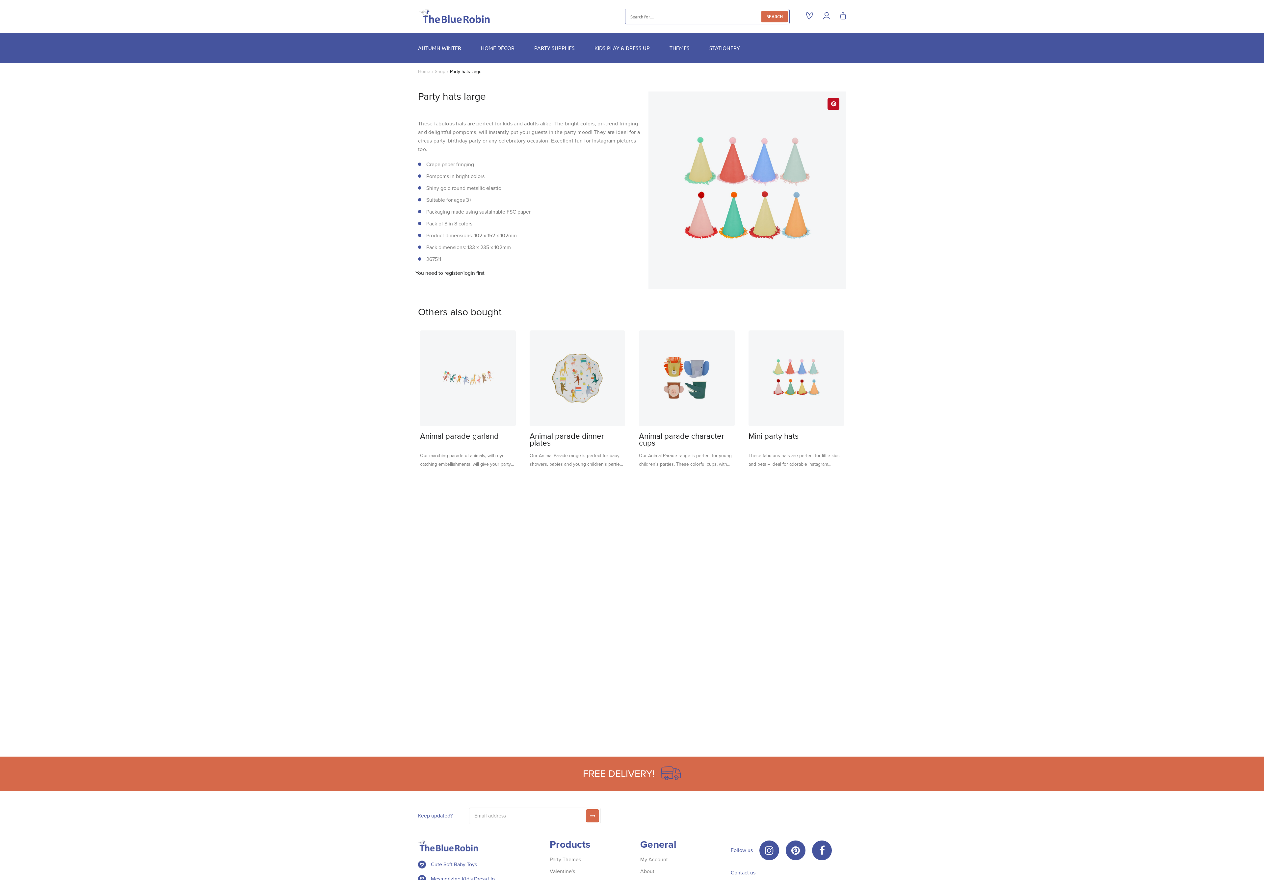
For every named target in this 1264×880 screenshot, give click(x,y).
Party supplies (554, 47)
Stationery (724, 47)
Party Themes (565, 859)
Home (424, 71)
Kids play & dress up (622, 47)
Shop (440, 71)
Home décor (497, 47)
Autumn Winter (439, 47)
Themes (680, 47)
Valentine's (562, 871)
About (647, 871)
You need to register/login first (450, 273)
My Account (654, 859)
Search (775, 16)
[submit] (592, 815)
